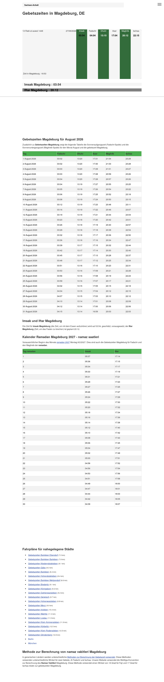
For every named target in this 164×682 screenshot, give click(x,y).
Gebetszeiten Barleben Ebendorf (43, 555)
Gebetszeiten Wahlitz (37, 613)
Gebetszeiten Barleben (38, 571)
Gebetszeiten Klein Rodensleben (43, 630)
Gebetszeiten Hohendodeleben (42, 576)
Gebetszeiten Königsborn (39, 588)
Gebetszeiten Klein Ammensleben (43, 622)
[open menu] (159, 4)
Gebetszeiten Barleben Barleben (43, 559)
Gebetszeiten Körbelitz (38, 626)
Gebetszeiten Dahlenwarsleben (42, 592)
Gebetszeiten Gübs (37, 567)
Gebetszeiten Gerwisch (38, 597)
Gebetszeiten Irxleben (38, 609)
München (32, 643)
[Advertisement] (49, 54)
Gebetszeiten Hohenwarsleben (42, 601)
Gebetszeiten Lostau (37, 618)
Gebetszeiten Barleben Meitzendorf (44, 580)
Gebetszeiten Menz (37, 605)
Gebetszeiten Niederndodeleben (43, 563)
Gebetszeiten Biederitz (38, 584)
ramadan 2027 (63, 342)
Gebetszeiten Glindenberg (40, 634)
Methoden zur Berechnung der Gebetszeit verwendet (91, 656)
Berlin (31, 639)
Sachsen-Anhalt (31, 5)
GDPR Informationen (31, 678)
